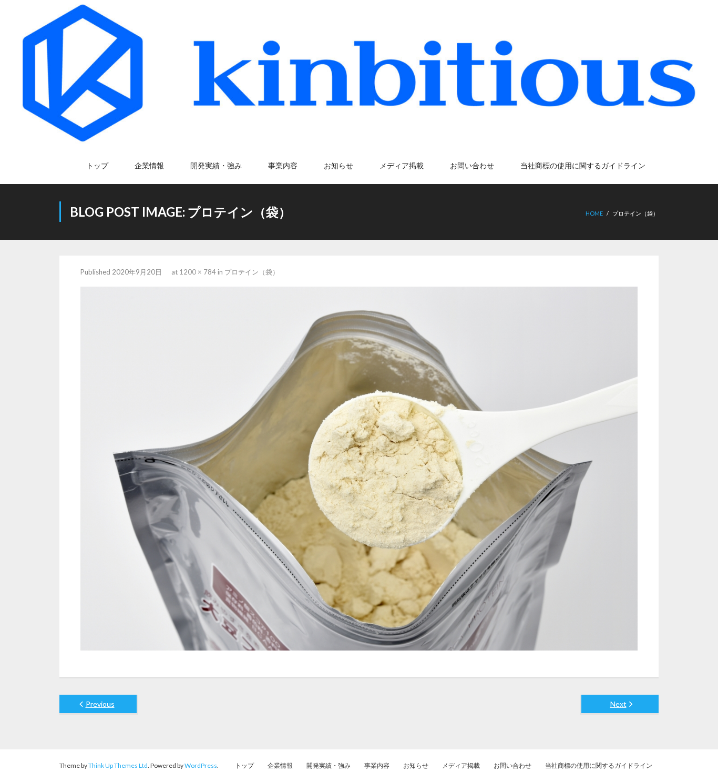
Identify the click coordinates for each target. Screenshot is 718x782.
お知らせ (415, 765)
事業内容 (376, 765)
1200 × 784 (197, 272)
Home (594, 213)
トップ (244, 765)
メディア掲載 (461, 765)
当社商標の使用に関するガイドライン (598, 765)
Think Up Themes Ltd (118, 765)
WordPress (200, 765)
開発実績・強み (328, 765)
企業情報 (280, 765)
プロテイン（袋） (251, 272)
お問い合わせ (512, 765)
